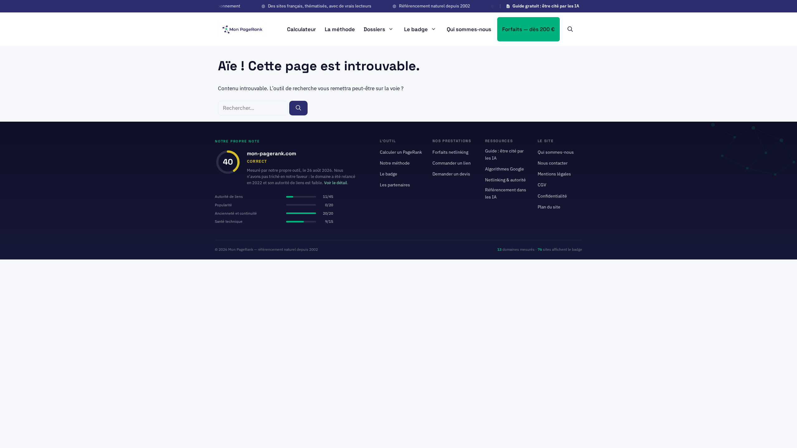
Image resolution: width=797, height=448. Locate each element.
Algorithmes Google (504, 169)
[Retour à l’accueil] (242, 28)
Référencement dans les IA (505, 193)
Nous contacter (553, 163)
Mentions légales (554, 174)
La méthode (340, 29)
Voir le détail (335, 183)
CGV (542, 185)
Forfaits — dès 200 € (528, 29)
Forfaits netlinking (450, 152)
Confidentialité (552, 196)
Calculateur (301, 29)
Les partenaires (395, 185)
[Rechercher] (298, 108)
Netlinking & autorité (505, 180)
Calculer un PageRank (401, 152)
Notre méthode (395, 163)
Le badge (416, 29)
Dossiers (374, 29)
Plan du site (549, 207)
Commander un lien (451, 163)
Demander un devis (451, 174)
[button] (570, 29)
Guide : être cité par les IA (504, 154)
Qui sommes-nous (469, 29)
